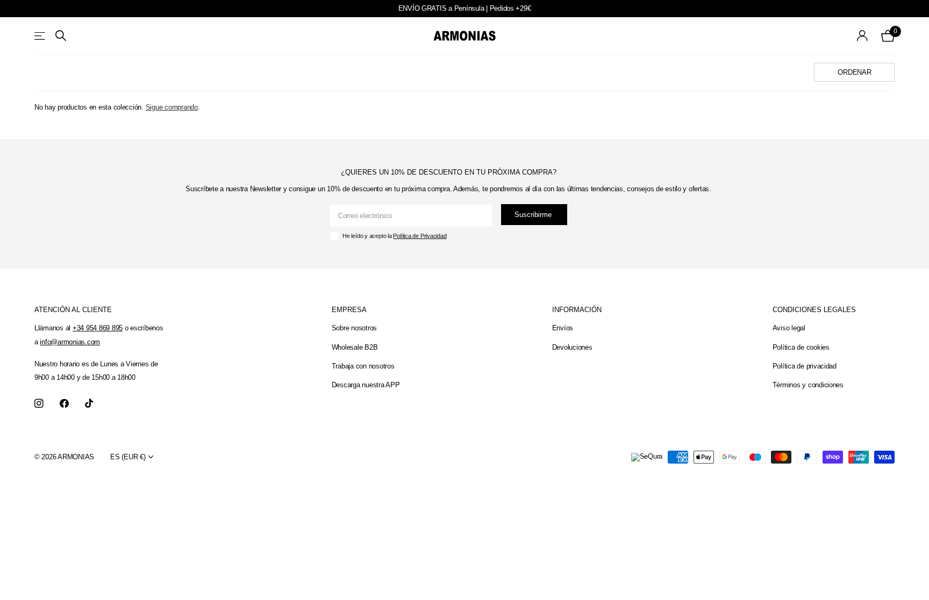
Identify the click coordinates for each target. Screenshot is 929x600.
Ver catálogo (40, 36)
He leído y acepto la (394, 236)
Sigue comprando (172, 107)
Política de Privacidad (419, 236)
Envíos (562, 328)
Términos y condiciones (808, 385)
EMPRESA (349, 310)
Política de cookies (801, 347)
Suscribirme (534, 215)
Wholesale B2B (355, 347)
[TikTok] (89, 403)
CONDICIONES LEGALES (814, 310)
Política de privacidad (805, 366)
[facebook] (64, 403)
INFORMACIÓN (577, 310)
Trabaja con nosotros (363, 366)
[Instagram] (39, 403)
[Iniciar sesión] (862, 36)
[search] (60, 36)
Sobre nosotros (354, 328)
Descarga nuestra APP (366, 385)
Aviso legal (789, 328)
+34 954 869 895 (98, 328)
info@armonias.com (70, 342)
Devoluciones (572, 347)
